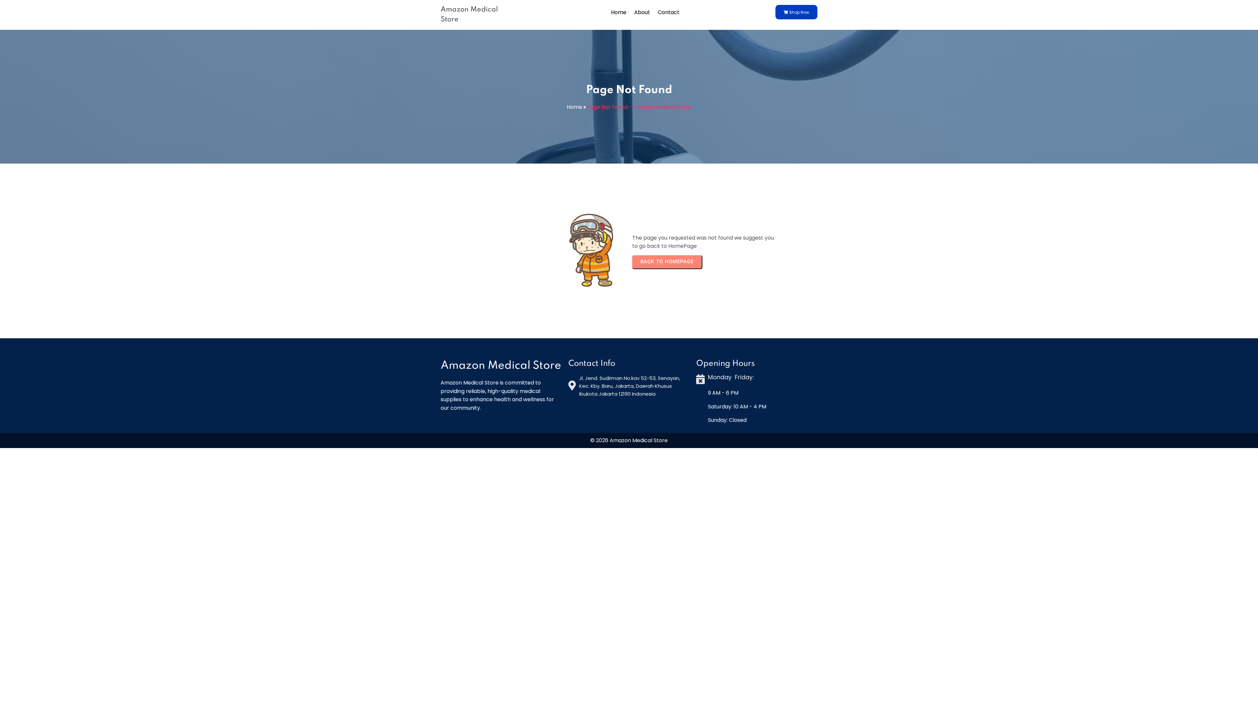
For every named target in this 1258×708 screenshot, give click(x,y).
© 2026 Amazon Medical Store (629, 440)
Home (574, 107)
